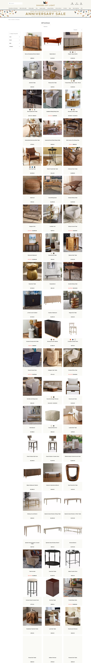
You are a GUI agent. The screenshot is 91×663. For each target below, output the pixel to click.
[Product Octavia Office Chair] (72, 357)
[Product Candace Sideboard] (52, 300)
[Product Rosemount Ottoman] (72, 616)
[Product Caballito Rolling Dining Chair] (52, 99)
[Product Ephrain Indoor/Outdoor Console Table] (32, 530)
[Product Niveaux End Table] (52, 70)
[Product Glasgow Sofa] (32, 214)
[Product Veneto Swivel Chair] (32, 357)
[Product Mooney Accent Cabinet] (52, 329)
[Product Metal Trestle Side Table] (52, 156)
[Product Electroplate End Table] (32, 99)
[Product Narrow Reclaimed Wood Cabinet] (32, 41)
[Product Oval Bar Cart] (52, 214)
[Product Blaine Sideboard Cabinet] (32, 472)
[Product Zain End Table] (32, 70)
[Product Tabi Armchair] (32, 559)
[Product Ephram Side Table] (72, 242)
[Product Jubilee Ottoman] (52, 645)
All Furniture (17, 19)
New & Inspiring (76, 8)
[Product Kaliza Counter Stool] (72, 559)
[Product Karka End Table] (32, 271)
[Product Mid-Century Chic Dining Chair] (72, 127)
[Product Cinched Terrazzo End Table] (32, 329)
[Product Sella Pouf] (32, 185)
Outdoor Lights (42, 8)
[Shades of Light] (45, 3)
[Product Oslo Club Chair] (32, 156)
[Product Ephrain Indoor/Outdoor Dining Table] (52, 501)
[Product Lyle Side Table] (52, 616)
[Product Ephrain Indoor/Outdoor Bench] (52, 530)
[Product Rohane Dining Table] (72, 185)
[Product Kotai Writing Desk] (52, 185)
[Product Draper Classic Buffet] (72, 41)
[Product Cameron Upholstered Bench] (52, 472)
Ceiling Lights (31, 8)
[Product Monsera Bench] (72, 530)
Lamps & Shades (50, 8)
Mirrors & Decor (58, 8)
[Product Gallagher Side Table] (52, 357)
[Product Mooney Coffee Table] (72, 99)
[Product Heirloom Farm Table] (72, 156)
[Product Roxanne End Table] (72, 645)
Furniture (65, 8)
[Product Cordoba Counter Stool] (72, 329)
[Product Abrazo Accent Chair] (72, 214)
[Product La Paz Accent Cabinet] (32, 300)
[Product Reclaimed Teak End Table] (32, 616)
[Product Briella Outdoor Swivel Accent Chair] (72, 444)
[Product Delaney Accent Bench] (32, 501)
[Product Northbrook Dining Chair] (32, 386)
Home (9, 19)
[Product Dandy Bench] (52, 271)
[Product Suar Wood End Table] (72, 472)
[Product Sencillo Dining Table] (72, 271)
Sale (81, 8)
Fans (37, 8)
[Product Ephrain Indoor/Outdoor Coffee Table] (72, 501)
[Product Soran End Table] (52, 559)
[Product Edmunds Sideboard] (32, 242)
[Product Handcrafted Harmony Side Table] (32, 127)
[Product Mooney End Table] (52, 242)
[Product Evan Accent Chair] (72, 386)
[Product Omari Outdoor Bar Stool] (32, 444)
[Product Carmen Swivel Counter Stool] (32, 587)
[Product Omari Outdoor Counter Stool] (52, 444)
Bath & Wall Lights (23, 8)
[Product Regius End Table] (72, 300)
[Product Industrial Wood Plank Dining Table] (52, 127)
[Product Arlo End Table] (52, 587)
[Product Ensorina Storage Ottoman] (52, 386)
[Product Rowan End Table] (32, 645)
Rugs (70, 8)
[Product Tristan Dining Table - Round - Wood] (72, 70)
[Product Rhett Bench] (32, 415)
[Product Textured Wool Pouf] (52, 415)
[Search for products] (10, 3)
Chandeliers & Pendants (13, 8)
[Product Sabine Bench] (52, 41)
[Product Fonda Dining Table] (72, 587)
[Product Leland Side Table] (72, 415)
